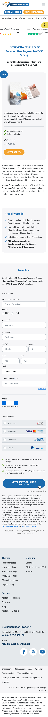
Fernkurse (6, 602)
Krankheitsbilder (9, 567)
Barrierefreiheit (8, 673)
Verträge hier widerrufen (10, 526)
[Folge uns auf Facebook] (23, 652)
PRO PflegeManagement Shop (27, 18)
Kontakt (29, 571)
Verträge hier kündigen (29, 526)
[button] (44, 25)
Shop (4, 606)
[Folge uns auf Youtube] (42, 652)
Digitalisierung (8, 584)
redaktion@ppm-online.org (16, 643)
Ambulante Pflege (9, 576)
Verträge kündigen (25, 673)
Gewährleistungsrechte (32, 677)
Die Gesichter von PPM (36, 567)
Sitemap (5, 682)
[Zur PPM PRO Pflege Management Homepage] (24, 5)
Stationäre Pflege (9, 571)
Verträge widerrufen (10, 677)
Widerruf (39, 669)
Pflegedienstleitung (10, 580)
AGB (30, 669)
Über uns (29, 563)
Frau (17, 313)
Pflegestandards (9, 563)
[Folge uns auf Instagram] (33, 652)
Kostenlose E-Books (10, 611)
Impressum (7, 669)
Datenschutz (42, 389)
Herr (7, 313)
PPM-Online (6, 18)
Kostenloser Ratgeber (11, 598)
